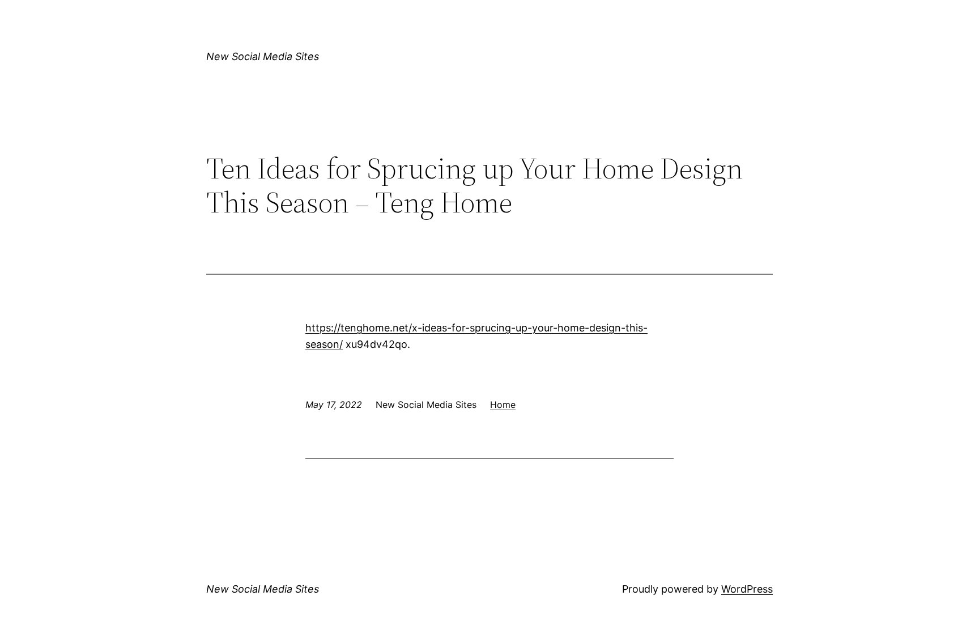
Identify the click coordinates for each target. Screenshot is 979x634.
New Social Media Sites (262, 56)
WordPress (747, 589)
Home (503, 404)
